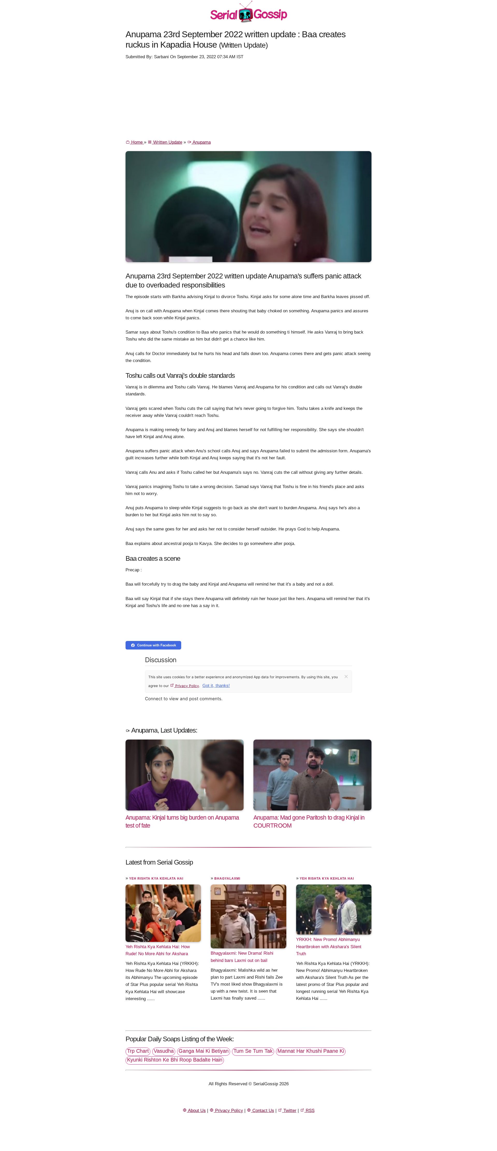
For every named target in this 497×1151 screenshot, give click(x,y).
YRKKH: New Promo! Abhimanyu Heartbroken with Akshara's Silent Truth (328, 946)
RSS (309, 1110)
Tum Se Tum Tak (253, 1051)
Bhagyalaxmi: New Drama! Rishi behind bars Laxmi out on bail (242, 957)
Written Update (167, 142)
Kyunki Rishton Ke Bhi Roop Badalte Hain (174, 1060)
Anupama (201, 142)
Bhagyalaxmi (227, 878)
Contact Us (262, 1110)
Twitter (289, 1110)
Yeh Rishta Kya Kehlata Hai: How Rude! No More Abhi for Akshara (158, 950)
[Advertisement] (248, 99)
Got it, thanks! (216, 685)
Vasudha (164, 1051)
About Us (196, 1110)
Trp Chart (138, 1051)
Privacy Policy (186, 686)
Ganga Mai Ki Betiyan (204, 1051)
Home (137, 142)
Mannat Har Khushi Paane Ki (310, 1051)
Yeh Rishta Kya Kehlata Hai (156, 878)
